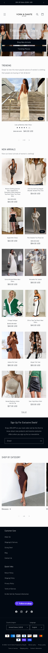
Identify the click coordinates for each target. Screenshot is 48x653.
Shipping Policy (10, 578)
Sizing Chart (9, 547)
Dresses (5, 509)
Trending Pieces (24, 49)
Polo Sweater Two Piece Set (35, 238)
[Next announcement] (43, 2)
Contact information (36, 648)
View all (24, 412)
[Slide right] (29, 140)
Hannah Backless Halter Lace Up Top (12, 402)
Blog (6, 553)
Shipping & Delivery (11, 542)
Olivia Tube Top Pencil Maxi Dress (35, 321)
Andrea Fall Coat (12, 362)
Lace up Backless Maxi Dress (23, 125)
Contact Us (8, 558)
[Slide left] (18, 140)
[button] (4, 14)
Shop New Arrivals (24, 42)
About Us (8, 537)
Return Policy (9, 573)
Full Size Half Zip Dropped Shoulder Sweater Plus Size (35, 190)
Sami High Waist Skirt (35, 401)
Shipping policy (24, 648)
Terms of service (13, 648)
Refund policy (32, 645)
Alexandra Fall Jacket (35, 279)
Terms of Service (10, 589)
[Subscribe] (40, 441)
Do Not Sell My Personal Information (17, 594)
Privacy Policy (9, 583)
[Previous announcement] (4, 2)
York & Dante (11, 645)
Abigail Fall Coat (35, 362)
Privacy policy (42, 645)
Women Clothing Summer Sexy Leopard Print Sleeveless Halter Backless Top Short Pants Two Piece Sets (12, 192)
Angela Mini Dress (12, 238)
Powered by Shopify (20, 645)
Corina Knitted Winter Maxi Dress (12, 280)
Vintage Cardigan (12, 320)
